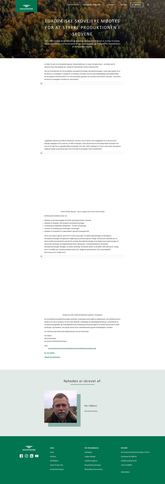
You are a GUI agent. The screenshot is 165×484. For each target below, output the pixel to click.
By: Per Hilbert (49, 353)
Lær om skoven (73, 5)
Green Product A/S (56, 465)
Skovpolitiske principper (93, 465)
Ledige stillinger (90, 457)
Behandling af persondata (94, 469)
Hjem (52, 452)
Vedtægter (88, 452)
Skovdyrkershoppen (57, 469)
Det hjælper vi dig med (92, 5)
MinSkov (138, 5)
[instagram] (26, 456)
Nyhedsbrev (54, 461)
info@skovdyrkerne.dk (129, 461)
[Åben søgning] (147, 4)
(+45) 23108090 (126, 465)
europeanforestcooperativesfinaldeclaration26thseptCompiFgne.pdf (72, 348)
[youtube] (36, 456)
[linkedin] (31, 456)
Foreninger (110, 5)
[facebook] (21, 456)
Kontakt (124, 5)
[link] (26, 6)
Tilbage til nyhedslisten (52, 357)
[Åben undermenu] (101, 4)
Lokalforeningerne (91, 461)
